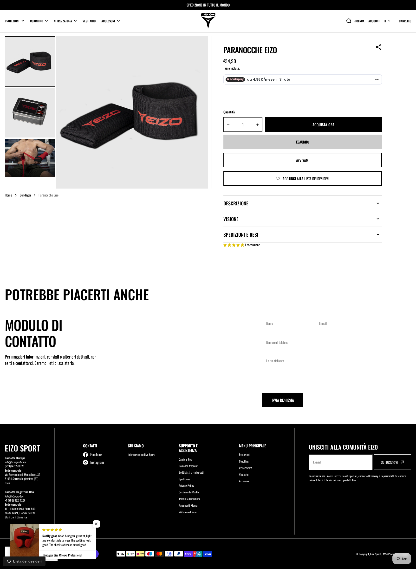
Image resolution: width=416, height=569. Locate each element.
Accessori (108, 21)
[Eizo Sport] (208, 21)
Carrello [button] (405, 21)
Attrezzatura (63, 21)
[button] (379, 47)
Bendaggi (25, 194)
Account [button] (374, 21)
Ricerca (359, 21)
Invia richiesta (283, 400)
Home (8, 194)
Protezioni (12, 21)
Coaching (36, 21)
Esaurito (302, 141)
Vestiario (89, 21)
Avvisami (302, 160)
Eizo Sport (376, 554)
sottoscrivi (389, 462)
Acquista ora (323, 124)
